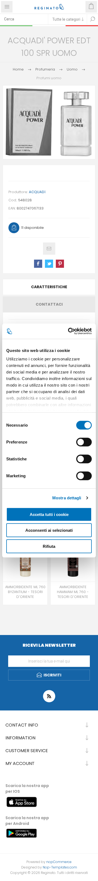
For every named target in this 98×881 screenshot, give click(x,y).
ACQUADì (37, 192)
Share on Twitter (49, 264)
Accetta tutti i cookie (49, 514)
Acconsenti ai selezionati (49, 530)
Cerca (92, 19)
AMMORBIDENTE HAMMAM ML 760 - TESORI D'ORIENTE (73, 592)
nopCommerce (59, 861)
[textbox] (24, 19)
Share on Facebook (38, 264)
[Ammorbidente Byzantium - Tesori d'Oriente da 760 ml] (25, 559)
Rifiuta (49, 546)
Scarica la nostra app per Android (27, 820)
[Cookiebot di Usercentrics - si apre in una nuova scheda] (69, 331)
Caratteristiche (49, 287)
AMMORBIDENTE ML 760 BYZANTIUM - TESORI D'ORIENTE (25, 592)
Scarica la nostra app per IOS (27, 788)
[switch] (84, 442)
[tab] (49, 287)
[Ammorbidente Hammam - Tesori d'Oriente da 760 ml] (72, 559)
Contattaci (49, 304)
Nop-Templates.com (60, 867)
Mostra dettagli (66, 498)
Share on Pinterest (60, 264)
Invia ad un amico (49, 248)
